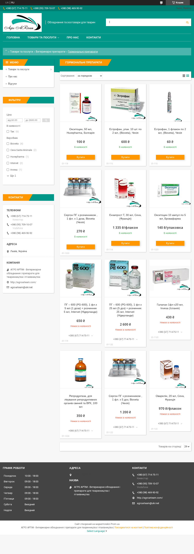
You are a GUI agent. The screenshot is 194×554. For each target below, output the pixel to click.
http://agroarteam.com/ (23, 282)
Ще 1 (13, 175)
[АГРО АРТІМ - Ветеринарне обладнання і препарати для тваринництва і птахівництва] (22, 22)
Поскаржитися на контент (128, 527)
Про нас (73, 37)
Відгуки (12, 83)
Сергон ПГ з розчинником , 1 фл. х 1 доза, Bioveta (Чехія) (80, 218)
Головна (13, 37)
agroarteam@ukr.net (21, 287)
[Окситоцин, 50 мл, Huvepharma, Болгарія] (80, 103)
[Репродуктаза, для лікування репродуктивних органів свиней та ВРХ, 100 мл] (80, 370)
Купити (81, 157)
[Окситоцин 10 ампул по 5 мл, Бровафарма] (170, 189)
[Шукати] (187, 22)
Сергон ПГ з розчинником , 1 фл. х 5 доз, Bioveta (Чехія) (125, 399)
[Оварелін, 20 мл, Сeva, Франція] (170, 370)
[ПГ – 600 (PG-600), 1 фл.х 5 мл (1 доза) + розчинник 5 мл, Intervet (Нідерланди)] (80, 278)
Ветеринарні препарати (50, 51)
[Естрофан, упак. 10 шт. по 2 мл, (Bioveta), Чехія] (125, 103)
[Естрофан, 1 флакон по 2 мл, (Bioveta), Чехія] (170, 103)
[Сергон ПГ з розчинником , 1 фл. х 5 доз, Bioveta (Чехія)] (125, 370)
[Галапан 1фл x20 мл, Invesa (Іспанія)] (170, 278)
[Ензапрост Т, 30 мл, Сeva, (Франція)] (125, 189)
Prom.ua (115, 524)
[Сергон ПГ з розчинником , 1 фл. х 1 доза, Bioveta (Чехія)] (80, 189)
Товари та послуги (41, 37)
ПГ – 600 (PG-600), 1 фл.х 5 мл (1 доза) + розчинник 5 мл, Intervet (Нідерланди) (80, 308)
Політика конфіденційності (158, 527)
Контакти (93, 37)
